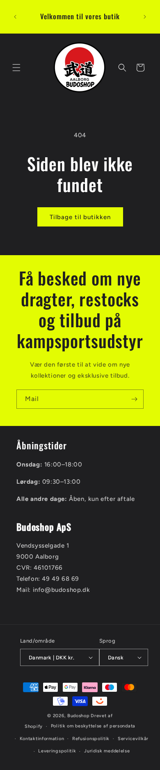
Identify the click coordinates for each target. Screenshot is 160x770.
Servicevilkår (133, 738)
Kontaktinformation (42, 738)
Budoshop (78, 715)
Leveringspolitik (57, 751)
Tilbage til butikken (80, 217)
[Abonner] (134, 399)
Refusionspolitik (91, 738)
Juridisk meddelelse (107, 751)
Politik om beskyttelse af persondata (93, 726)
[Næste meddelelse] (145, 17)
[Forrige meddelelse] (15, 17)
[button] (16, 68)
